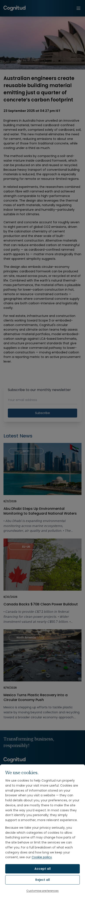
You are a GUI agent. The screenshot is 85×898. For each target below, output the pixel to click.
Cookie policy (42, 857)
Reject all (42, 880)
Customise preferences (42, 891)
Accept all (42, 869)
